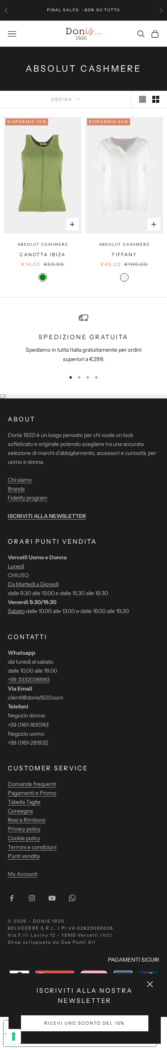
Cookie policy (24, 838)
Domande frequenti (32, 784)
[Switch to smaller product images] (155, 99)
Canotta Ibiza (42, 254)
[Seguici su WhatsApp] (72, 898)
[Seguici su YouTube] (52, 898)
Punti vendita (24, 856)
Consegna (20, 810)
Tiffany (124, 254)
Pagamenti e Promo (32, 792)
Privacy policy (24, 828)
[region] (83, 338)
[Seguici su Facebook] (12, 898)
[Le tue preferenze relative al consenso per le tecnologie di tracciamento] (13, 1036)
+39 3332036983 (29, 679)
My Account (22, 873)
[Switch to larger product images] (142, 99)
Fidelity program (27, 497)
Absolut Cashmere (42, 244)
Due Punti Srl (78, 942)
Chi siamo (20, 479)
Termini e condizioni (32, 847)
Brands (16, 488)
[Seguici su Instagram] (32, 898)
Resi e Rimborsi (26, 819)
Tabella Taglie (24, 801)
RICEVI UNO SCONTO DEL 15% (84, 1023)
